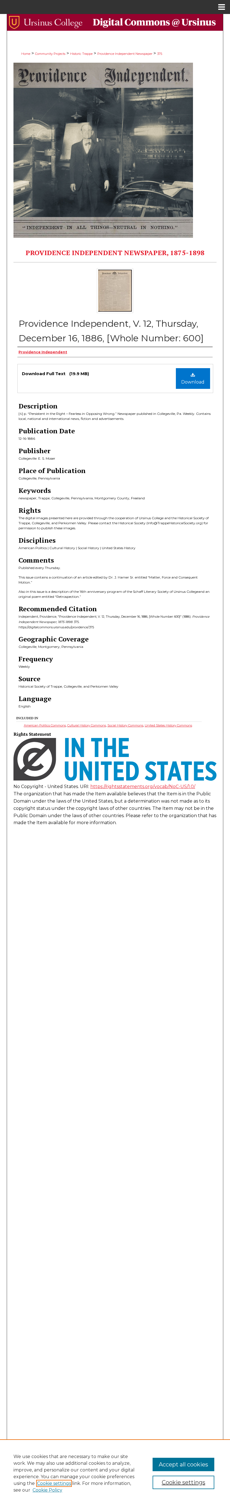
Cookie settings (54, 1483)
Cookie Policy (47, 1490)
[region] (115, 1473)
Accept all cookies (183, 1464)
